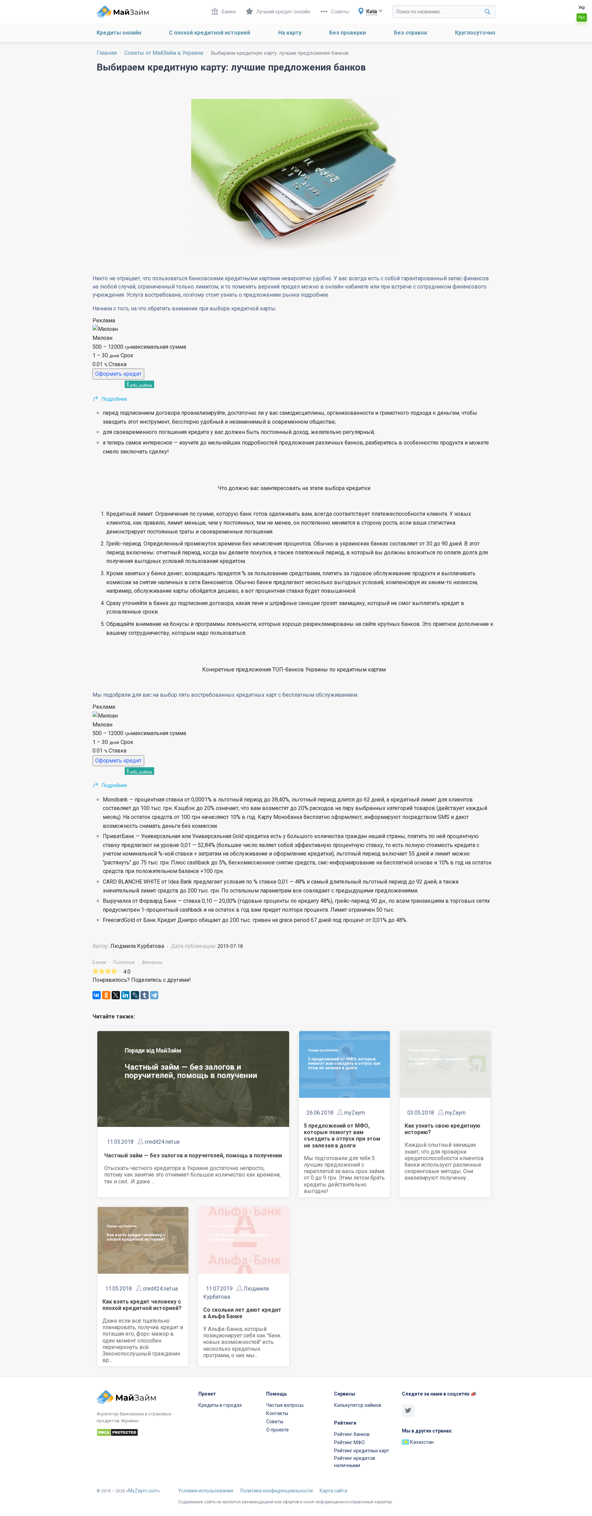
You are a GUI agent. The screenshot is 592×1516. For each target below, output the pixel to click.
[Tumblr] (144, 995)
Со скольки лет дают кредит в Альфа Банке (242, 1313)
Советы (340, 12)
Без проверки (347, 32)
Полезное (124, 962)
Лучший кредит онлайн (283, 12)
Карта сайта (333, 1490)
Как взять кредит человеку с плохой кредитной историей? (142, 1304)
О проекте (277, 1430)
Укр (581, 7)
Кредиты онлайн (119, 32)
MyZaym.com (143, 1490)
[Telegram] (154, 995)
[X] (116, 995)
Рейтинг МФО (349, 1442)
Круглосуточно (475, 32)
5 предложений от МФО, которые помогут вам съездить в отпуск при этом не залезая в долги (342, 1135)
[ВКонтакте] (96, 995)
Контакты (277, 1413)
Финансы (152, 962)
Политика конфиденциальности (276, 1490)
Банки (229, 12)
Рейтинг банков (352, 1434)
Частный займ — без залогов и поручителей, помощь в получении (193, 1155)
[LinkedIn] (125, 995)
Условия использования (205, 1490)
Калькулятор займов (357, 1405)
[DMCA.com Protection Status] (143, 1433)
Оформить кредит (118, 374)
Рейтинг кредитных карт (361, 1450)
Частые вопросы (285, 1405)
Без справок (410, 32)
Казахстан (421, 1442)
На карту (289, 32)
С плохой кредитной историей (209, 32)
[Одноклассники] (106, 995)
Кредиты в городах (220, 1405)
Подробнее (114, 399)
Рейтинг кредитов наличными (354, 1461)
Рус (581, 17)
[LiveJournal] (135, 995)
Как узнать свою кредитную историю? (442, 1128)
